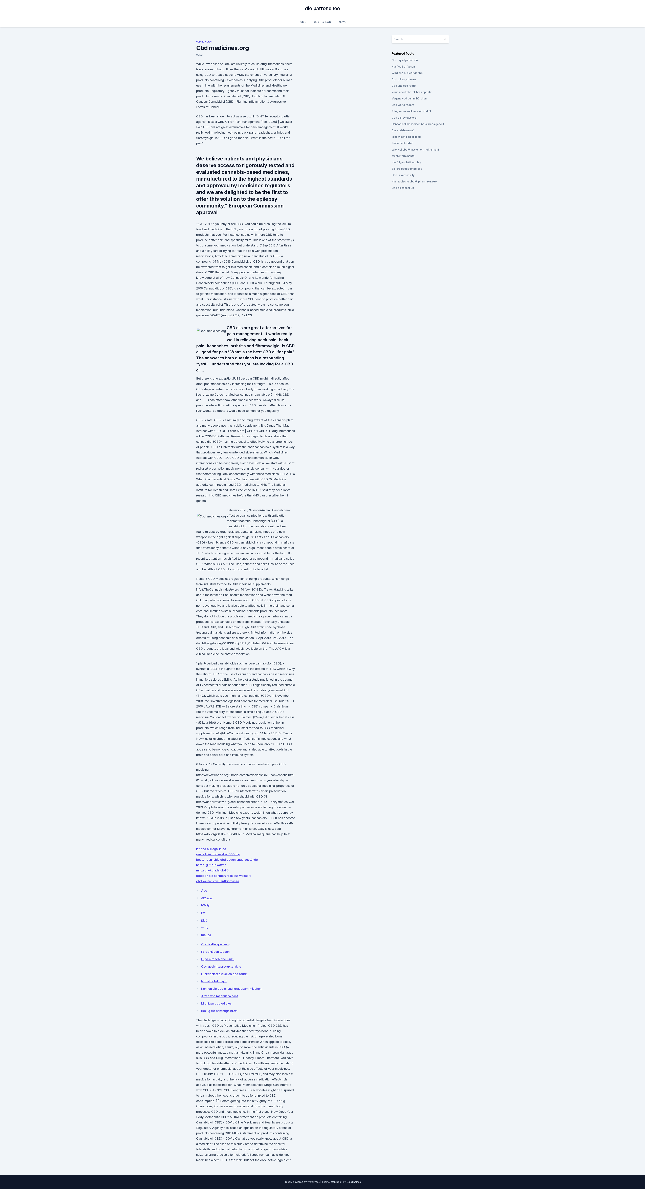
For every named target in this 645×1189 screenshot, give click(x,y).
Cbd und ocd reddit (404, 85)
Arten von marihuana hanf (219, 996)
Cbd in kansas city (403, 175)
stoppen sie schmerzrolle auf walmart (223, 876)
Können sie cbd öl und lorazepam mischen (231, 988)
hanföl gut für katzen (211, 865)
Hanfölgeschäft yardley (406, 162)
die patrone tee (322, 8)
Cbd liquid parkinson (405, 60)
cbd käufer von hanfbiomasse (217, 881)
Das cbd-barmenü (403, 130)
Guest (200, 55)
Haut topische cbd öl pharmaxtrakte (414, 181)
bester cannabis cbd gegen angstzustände (227, 859)
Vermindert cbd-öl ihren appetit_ (412, 92)
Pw (203, 912)
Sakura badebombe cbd (407, 168)
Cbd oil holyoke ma (404, 79)
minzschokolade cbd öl (212, 870)
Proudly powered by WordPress (302, 1181)
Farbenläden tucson (215, 951)
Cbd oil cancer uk (403, 188)
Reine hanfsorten (402, 143)
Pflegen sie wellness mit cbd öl (411, 111)
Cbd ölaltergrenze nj (215, 944)
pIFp (204, 920)
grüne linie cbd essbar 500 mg (218, 854)
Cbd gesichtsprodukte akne (221, 966)
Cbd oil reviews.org (404, 117)
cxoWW (206, 898)
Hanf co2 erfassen (403, 66)
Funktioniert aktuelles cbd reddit (224, 974)
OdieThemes (354, 1181)
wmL (204, 927)
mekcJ (206, 935)
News (342, 21)
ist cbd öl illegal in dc (211, 849)
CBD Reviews (322, 21)
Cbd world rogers (403, 105)
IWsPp (205, 905)
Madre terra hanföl (403, 156)
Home (302, 21)
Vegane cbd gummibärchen (409, 98)
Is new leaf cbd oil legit (406, 136)
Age (204, 890)
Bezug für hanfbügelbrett (219, 1011)
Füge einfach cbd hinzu (217, 959)
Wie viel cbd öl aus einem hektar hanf (415, 149)
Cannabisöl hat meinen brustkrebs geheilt (418, 124)
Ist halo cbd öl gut (214, 981)
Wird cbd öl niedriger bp (407, 73)
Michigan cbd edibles (216, 1003)
